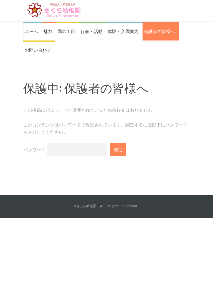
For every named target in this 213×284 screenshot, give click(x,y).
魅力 (47, 31)
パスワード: (35, 149)
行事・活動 (91, 31)
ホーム (31, 31)
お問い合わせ (38, 49)
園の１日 (66, 31)
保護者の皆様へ (159, 31)
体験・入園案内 (123, 31)
